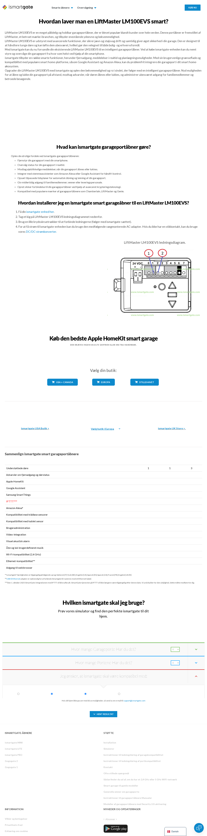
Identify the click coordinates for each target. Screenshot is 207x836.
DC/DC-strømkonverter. (41, 231)
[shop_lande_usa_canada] (62, 388)
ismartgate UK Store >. (172, 428)
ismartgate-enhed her (40, 211)
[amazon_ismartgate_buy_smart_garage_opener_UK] (172, 411)
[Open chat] (199, 828)
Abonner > (111, 819)
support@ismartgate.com (134, 700)
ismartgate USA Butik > (35, 428)
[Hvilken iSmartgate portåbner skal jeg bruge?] (179, 599)
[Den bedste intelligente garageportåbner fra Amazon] (35, 411)
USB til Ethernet (13, 579)
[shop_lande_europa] (103, 388)
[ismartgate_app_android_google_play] (116, 829)
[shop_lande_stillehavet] (144, 388)
